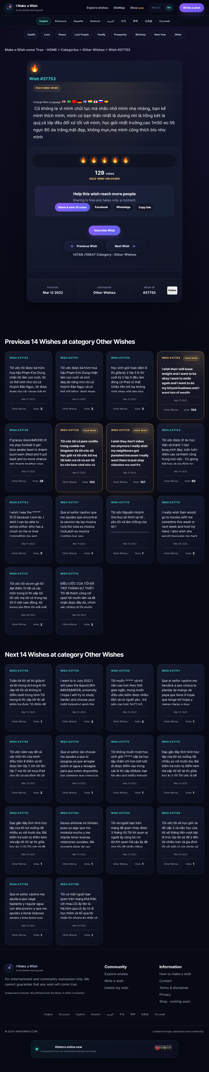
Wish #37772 (120, 741)
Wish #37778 (19, 812)
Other (178, 34)
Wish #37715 (171, 502)
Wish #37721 (69, 502)
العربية (110, 21)
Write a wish (191, 7)
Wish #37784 (120, 812)
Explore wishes (97, 7)
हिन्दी (135, 21)
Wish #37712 (19, 573)
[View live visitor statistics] (163, 1049)
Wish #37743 (171, 357)
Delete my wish (116, 988)
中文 (123, 21)
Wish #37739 (19, 430)
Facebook (101, 207)
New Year (160, 34)
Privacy (165, 994)
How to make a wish (175, 974)
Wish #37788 (19, 884)
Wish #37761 (171, 670)
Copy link (145, 207)
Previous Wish (83, 246)
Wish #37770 (69, 741)
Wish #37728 (69, 430)
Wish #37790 (69, 884)
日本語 (148, 21)
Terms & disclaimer (174, 988)
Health (31, 34)
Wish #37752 (19, 357)
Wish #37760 (120, 670)
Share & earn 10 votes (72, 207)
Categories (70, 50)
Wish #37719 (120, 502)
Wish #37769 (19, 741)
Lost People (82, 34)
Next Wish (125, 246)
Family (101, 34)
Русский (164, 21)
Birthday (141, 34)
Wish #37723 (19, 502)
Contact (165, 981)
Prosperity (120, 34)
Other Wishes (93, 50)
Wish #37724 (171, 430)
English (43, 21)
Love (47, 34)
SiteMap (119, 7)
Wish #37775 (171, 741)
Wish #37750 (120, 357)
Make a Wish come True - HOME (31, 50)
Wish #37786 (171, 812)
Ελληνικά (61, 21)
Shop (137, 7)
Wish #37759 (69, 670)
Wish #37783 (69, 812)
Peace (62, 34)
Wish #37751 (69, 357)
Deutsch (95, 21)
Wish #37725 (120, 430)
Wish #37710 (69, 573)
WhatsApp (123, 207)
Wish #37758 (19, 670)
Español (78, 21)
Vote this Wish (104, 230)
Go (169, 7)
